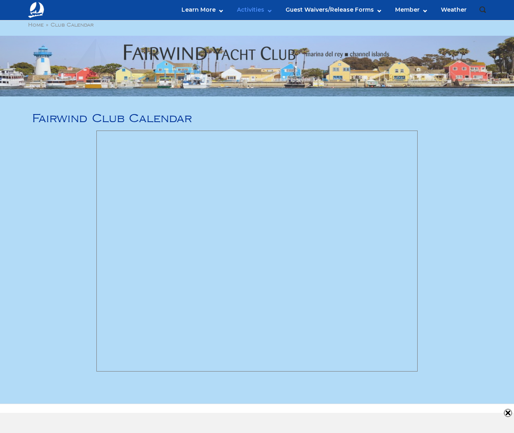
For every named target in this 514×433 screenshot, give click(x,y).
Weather (454, 9)
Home (36, 25)
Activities (250, 9)
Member (407, 9)
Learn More (199, 9)
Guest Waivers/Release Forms (330, 9)
